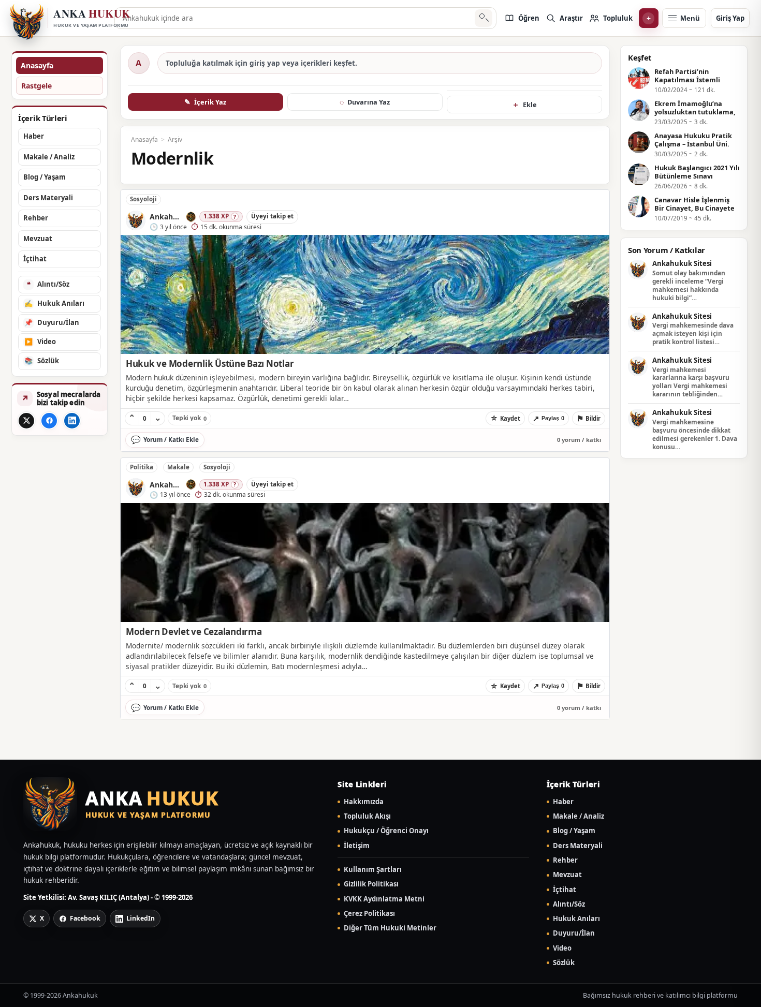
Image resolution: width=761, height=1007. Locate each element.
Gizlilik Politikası (371, 884)
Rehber (565, 860)
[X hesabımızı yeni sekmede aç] (26, 420)
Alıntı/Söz (569, 904)
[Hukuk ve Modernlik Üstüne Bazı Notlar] (365, 294)
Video (562, 948)
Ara (483, 18)
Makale (178, 467)
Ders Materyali (578, 845)
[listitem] (522, 18)
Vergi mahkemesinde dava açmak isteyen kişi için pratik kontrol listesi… (693, 333)
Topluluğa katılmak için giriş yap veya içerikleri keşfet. (261, 63)
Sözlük (564, 962)
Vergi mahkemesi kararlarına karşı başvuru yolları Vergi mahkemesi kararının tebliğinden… (690, 382)
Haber (563, 801)
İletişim (357, 845)
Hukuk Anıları (576, 918)
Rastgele (36, 86)
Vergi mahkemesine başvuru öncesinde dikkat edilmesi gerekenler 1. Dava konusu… (694, 434)
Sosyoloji (143, 199)
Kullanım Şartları (373, 869)
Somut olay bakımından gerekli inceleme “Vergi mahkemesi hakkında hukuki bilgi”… (688, 285)
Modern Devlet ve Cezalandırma (194, 632)
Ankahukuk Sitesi (682, 264)
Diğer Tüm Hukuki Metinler (390, 928)
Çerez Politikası (369, 913)
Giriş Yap (730, 18)
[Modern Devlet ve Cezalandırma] (365, 562)
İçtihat (564, 889)
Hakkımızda (364, 801)
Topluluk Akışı (367, 816)
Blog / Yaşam (574, 830)
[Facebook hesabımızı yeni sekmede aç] (49, 420)
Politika (141, 467)
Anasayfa (37, 65)
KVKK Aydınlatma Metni (384, 899)
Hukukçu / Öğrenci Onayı (386, 830)
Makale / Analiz (578, 816)
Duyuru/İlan (574, 933)
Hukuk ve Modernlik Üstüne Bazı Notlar (210, 363)
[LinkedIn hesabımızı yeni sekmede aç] (72, 420)
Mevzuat (567, 874)
